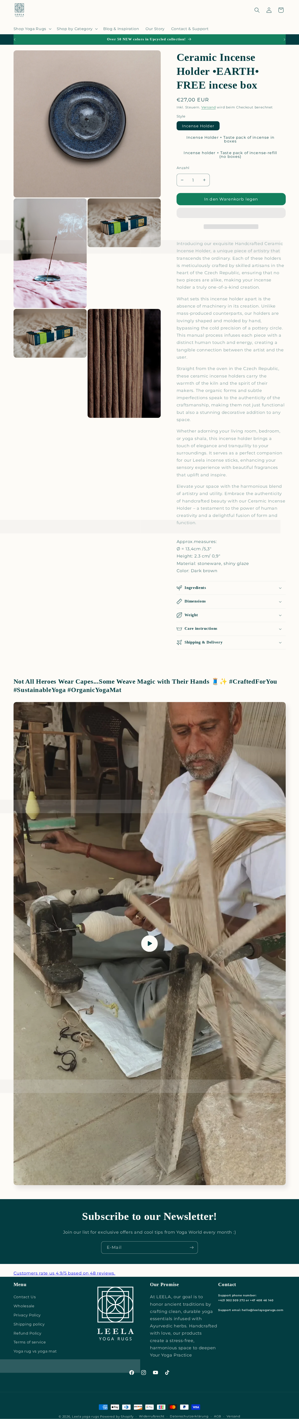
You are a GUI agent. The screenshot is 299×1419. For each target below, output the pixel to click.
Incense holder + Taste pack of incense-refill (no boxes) (230, 154)
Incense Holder (198, 126)
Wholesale (24, 1306)
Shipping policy (29, 1324)
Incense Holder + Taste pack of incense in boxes (230, 139)
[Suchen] (257, 10)
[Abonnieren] (192, 1247)
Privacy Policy (27, 1315)
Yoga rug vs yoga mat (35, 1351)
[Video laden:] (150, 943)
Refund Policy (28, 1333)
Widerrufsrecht (151, 1416)
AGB (217, 1416)
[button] (231, 214)
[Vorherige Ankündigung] (14, 39)
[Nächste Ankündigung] (284, 39)
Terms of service (30, 1342)
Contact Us (25, 1296)
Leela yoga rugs (85, 1416)
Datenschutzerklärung (189, 1416)
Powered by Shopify (117, 1416)
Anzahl (183, 168)
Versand (208, 107)
